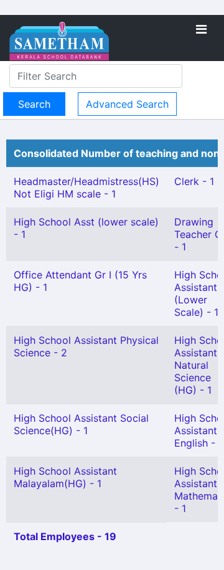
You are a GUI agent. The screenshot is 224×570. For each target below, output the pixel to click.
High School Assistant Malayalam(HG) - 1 (65, 477)
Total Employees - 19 (65, 536)
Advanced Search (127, 104)
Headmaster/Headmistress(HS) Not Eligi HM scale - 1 (86, 187)
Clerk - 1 (194, 181)
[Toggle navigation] (201, 29)
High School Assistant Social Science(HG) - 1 (81, 424)
